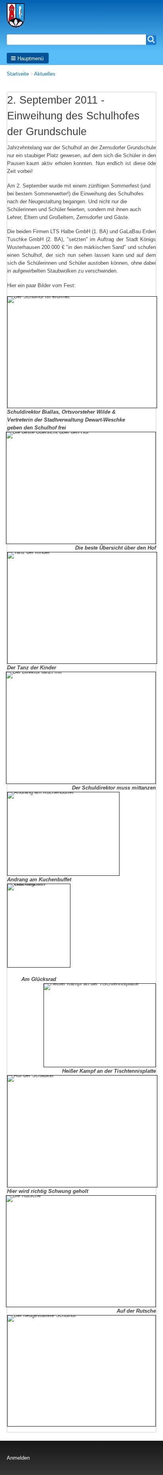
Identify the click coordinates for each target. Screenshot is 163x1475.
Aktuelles (44, 74)
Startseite (18, 74)
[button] (28, 58)
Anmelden (18, 1458)
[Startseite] (18, 15)
